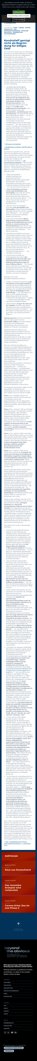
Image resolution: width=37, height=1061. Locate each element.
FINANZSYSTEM (8, 988)
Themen (21, 27)
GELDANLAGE (8, 996)
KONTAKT (6, 1028)
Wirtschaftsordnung (12, 31)
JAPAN (6, 1014)
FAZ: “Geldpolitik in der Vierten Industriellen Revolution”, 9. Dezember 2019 (17, 843)
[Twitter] (5, 1032)
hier (18, 974)
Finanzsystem (18, 32)
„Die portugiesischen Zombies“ (15, 161)
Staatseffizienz (9, 34)
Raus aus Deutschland (18, 870)
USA (15, 29)
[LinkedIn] (15, 1032)
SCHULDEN (7, 982)
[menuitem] (14, 1048)
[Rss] (8, 1032)
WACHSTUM (7, 985)
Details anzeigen (18, 19)
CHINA (6, 1008)
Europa (27, 27)
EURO (5, 993)
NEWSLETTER (8, 1025)
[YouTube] (12, 1032)
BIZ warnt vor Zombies (13, 144)
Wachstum (8, 32)
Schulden (24, 31)
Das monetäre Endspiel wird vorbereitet (13, 887)
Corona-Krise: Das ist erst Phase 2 (17, 906)
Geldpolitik (8, 29)
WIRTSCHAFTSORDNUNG (11, 990)
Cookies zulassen (19, 12)
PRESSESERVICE (9, 1023)
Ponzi (15, 27)
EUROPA (6, 1011)
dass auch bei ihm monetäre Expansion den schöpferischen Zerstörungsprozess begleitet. (19, 669)
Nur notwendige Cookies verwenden (18, 15)
